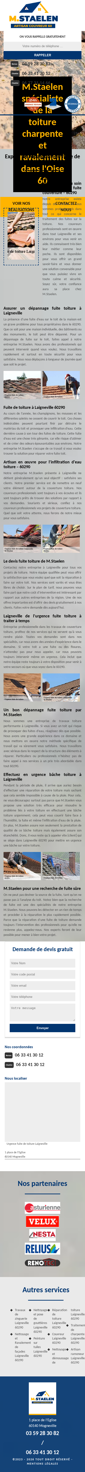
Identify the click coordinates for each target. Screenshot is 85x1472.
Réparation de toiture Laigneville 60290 (57, 1318)
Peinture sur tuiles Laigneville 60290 (39, 1347)
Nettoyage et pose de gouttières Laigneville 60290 (39, 1321)
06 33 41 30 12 (36, 73)
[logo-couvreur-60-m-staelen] (34, 15)
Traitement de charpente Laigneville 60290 (76, 1334)
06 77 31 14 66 (36, 83)
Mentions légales (42, 1463)
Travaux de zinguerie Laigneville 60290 (20, 1318)
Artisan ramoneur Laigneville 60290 (76, 1356)
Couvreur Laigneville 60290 (57, 1339)
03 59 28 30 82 (36, 64)
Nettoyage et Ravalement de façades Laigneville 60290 (20, 1347)
